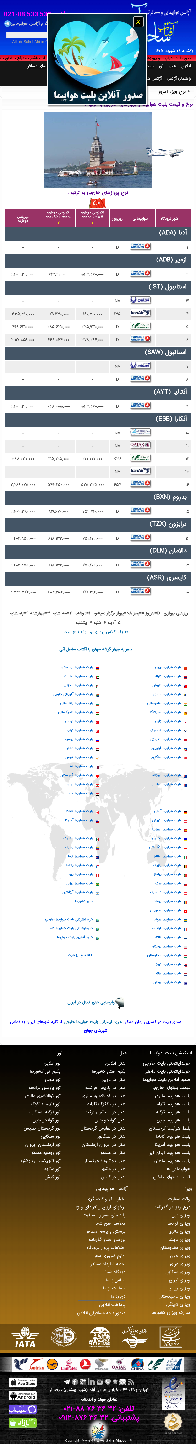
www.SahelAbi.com (113, 1441)
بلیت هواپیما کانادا (79, 811)
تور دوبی (53, 1079)
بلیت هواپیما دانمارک (165, 892)
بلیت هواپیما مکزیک (78, 838)
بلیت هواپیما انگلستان (165, 847)
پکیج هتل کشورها (108, 1071)
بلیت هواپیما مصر (80, 793)
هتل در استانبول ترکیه (105, 1112)
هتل (123, 1053)
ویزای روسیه (178, 1288)
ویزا (188, 1188)
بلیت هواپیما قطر (80, 766)
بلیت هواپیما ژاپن (168, 721)
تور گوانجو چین (47, 1120)
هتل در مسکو (113, 1152)
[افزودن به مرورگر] (115, 1381)
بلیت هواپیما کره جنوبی (164, 730)
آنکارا (180, 419)
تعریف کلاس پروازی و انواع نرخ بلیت (95, 632)
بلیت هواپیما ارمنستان (77, 667)
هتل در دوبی (113, 1079)
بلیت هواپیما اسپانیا (166, 829)
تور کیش (52, 1177)
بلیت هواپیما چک (168, 883)
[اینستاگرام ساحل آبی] (99, 1381)
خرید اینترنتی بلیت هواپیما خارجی (92, 1022)
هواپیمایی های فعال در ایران (92, 1002)
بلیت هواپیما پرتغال (167, 874)
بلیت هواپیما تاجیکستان (75, 712)
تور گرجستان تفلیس (42, 1128)
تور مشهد (52, 1169)
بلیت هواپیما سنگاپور (166, 757)
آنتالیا (180, 392)
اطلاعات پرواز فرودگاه (105, 1247)
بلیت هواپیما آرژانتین (77, 892)
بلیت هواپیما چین (168, 667)
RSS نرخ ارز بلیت (80, 955)
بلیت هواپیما (162, 1053)
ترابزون (178, 524)
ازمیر (181, 260)
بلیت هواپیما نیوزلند (166, 775)
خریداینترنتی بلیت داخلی (167, 1071)
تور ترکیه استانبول (45, 1112)
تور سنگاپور (51, 1136)
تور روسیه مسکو (46, 1152)
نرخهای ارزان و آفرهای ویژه (100, 1207)
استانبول (176, 287)
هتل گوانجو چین (109, 1120)
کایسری (177, 577)
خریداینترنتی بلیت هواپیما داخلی (69, 928)
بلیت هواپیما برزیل (79, 883)
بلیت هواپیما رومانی (166, 901)
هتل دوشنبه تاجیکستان (103, 1160)
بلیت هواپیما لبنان (80, 784)
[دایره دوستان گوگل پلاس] (82, 1381)
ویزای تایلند (179, 1239)
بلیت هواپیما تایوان (166, 685)
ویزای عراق (180, 1264)
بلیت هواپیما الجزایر (78, 685)
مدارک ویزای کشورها (171, 1312)
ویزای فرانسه (178, 1223)
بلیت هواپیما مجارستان (164, 955)
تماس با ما (115, 1280)
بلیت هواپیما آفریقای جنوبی (73, 694)
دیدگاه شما (115, 1272)
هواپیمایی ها (177, 1169)
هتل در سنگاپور (111, 1136)
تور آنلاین (52, 1063)
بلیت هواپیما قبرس (79, 757)
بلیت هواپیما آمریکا (79, 820)
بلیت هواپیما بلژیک (167, 865)
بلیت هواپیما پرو (81, 874)
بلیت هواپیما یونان (167, 982)
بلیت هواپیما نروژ (168, 964)
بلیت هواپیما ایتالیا (167, 856)
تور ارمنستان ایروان (43, 1144)
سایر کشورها (84, 901)
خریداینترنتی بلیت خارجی (166, 1063)
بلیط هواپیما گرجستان (169, 1128)
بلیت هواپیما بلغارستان (76, 703)
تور (60, 1053)
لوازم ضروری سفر (109, 1255)
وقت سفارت (179, 1199)
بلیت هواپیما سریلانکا (165, 712)
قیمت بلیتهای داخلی (171, 1177)
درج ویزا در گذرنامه (172, 1207)
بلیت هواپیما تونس (79, 721)
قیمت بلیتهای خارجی (171, 1087)
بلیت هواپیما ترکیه (80, 730)
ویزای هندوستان (175, 1247)
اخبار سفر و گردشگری (106, 1199)
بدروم (180, 497)
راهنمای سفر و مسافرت (104, 1215)
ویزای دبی (180, 1215)
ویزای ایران (179, 1280)
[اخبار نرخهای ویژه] (130, 1381)
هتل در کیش (113, 1177)
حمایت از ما (114, 1288)
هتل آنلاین (115, 1063)
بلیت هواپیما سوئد (167, 919)
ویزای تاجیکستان (174, 1296)
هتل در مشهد (113, 1169)
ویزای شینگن (178, 1304)
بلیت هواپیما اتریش (166, 820)
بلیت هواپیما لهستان (166, 946)
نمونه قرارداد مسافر (108, 1264)
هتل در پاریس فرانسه (105, 1087)
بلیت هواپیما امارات (78, 676)
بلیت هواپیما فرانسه (166, 928)
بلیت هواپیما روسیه (79, 739)
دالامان (178, 550)
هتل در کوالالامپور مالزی (103, 1095)
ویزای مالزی (179, 1231)
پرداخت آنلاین (112, 1304)
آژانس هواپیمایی (111, 1188)
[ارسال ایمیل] (122, 1381)
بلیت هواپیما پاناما (79, 865)
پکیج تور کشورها (45, 1071)
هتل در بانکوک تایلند (106, 1104)
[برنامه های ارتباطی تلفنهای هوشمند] (107, 1381)
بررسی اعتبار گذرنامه (107, 1239)
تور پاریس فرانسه (44, 1087)
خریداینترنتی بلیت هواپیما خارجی (69, 919)
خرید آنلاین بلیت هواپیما (75, 937)
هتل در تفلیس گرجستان (102, 1128)
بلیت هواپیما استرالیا (166, 784)
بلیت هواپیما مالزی (167, 694)
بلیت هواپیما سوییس (165, 910)
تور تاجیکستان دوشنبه (41, 1160)
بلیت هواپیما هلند (168, 973)
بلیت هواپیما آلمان (167, 811)
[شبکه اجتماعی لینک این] (91, 1381)
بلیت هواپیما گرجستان (76, 775)
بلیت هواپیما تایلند (167, 676)
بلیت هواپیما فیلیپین (166, 748)
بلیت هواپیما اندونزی (165, 739)
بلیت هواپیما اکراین (166, 838)
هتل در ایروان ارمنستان (103, 1144)
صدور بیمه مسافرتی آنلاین (101, 1313)
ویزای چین (180, 1255)
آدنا (182, 233)
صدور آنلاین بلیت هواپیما (166, 1079)
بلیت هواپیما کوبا (80, 856)
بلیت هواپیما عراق (80, 748)
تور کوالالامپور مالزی (43, 1095)
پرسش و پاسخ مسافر (106, 1231)
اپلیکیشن (183, 1053)
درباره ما (118, 1296)
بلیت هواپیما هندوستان (164, 703)
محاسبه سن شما (110, 1223)
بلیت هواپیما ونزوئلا (79, 847)
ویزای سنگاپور (177, 1272)
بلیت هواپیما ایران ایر (169, 1152)
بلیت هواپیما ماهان (172, 1160)
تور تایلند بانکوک (46, 1104)
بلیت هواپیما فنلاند (167, 937)
